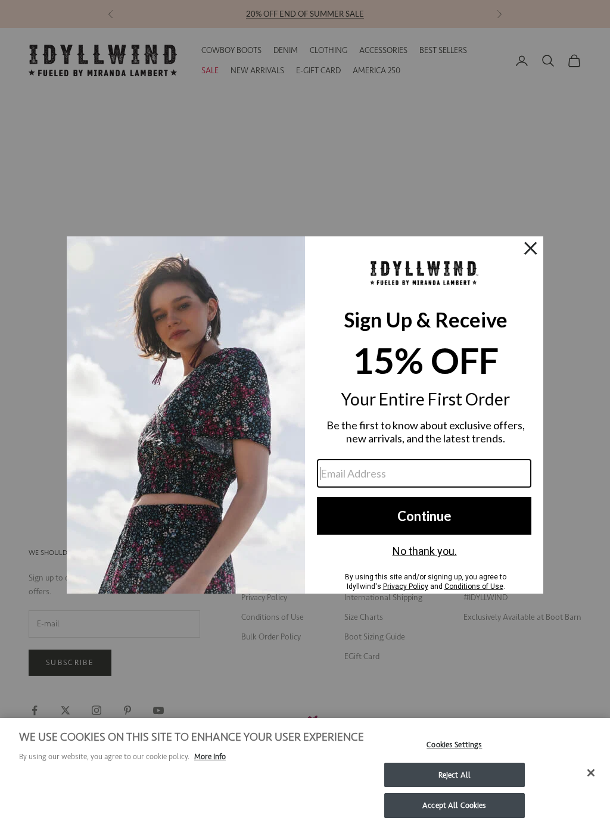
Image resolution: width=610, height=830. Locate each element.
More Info (210, 756)
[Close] (591, 773)
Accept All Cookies (454, 805)
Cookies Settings (454, 744)
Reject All (454, 774)
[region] (305, 774)
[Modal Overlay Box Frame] (305, 415)
